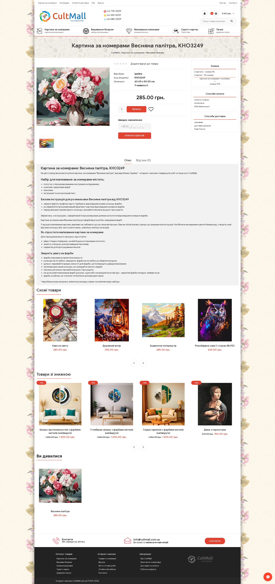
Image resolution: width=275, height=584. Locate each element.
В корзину (62, 521)
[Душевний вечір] (112, 319)
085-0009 (113, 19)
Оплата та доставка (80, 3)
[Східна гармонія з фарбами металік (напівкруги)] (163, 404)
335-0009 (114, 15)
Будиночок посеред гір (163, 345)
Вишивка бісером (64, 562)
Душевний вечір (112, 345)
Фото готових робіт (107, 566)
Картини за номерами (47, 3)
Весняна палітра (60, 511)
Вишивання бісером (102, 30)
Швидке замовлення (130, 120)
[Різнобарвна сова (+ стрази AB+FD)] (215, 319)
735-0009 (114, 11)
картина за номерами (209, 78)
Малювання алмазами (146, 30)
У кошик (62, 355)
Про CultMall (146, 558)
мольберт (225, 78)
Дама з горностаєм (215, 429)
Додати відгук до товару (144, 63)
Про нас (222, 3)
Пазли (223, 30)
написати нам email (157, 542)
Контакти (233, 3)
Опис (128, 160)
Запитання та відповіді (150, 562)
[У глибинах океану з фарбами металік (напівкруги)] (112, 404)
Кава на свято (60, 345)
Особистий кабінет (107, 569)
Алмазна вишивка (65, 566)
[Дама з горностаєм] (215, 404)
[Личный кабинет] (205, 13)
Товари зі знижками (107, 558)
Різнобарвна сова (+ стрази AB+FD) (215, 345)
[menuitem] (60, 31)
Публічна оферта (148, 569)
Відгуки (101, 3)
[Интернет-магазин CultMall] (62, 16)
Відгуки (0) (143, 160)
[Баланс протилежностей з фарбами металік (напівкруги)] (60, 404)
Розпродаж (64, 3)
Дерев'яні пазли (64, 573)
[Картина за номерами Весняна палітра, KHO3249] (73, 96)
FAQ (93, 3)
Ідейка (138, 73)
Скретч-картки (189, 30)
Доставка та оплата (149, 566)
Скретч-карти (63, 569)
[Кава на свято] (60, 319)
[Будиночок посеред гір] (163, 319)
